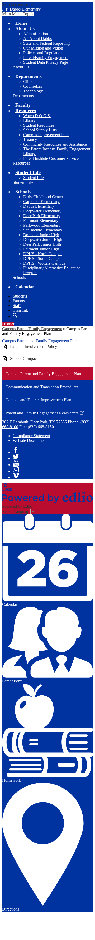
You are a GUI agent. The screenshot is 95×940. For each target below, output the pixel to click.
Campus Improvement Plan (46, 134)
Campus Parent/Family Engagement (32, 328)
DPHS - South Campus (42, 258)
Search (15, 315)
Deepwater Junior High (42, 239)
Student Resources (38, 125)
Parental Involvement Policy (33, 346)
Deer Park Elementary (41, 216)
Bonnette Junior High (41, 234)
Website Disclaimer (29, 440)
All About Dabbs (37, 38)
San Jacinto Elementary (42, 230)
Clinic (28, 81)
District (8, 324)
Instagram (16, 469)
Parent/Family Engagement (45, 57)
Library (29, 120)
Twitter (16, 456)
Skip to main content (19, 4)
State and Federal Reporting (46, 43)
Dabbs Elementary (38, 206)
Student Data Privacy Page (45, 62)
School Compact (24, 358)
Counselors (32, 86)
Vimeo (16, 475)
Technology (33, 91)
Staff (17, 305)
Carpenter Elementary (41, 201)
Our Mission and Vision (43, 48)
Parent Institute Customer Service (51, 158)
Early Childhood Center (43, 197)
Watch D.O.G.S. (37, 115)
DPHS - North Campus (42, 253)
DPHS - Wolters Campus (44, 263)
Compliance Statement (31, 435)
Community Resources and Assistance (55, 144)
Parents (19, 301)
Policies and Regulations (43, 53)
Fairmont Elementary (40, 220)
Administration (35, 34)
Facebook (16, 450)
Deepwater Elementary (42, 211)
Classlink (20, 310)
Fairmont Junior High (41, 249)
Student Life (33, 177)
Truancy (30, 139)
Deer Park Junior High (42, 244)
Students (20, 296)
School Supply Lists (40, 130)
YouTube (16, 463)
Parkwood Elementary (41, 225)
